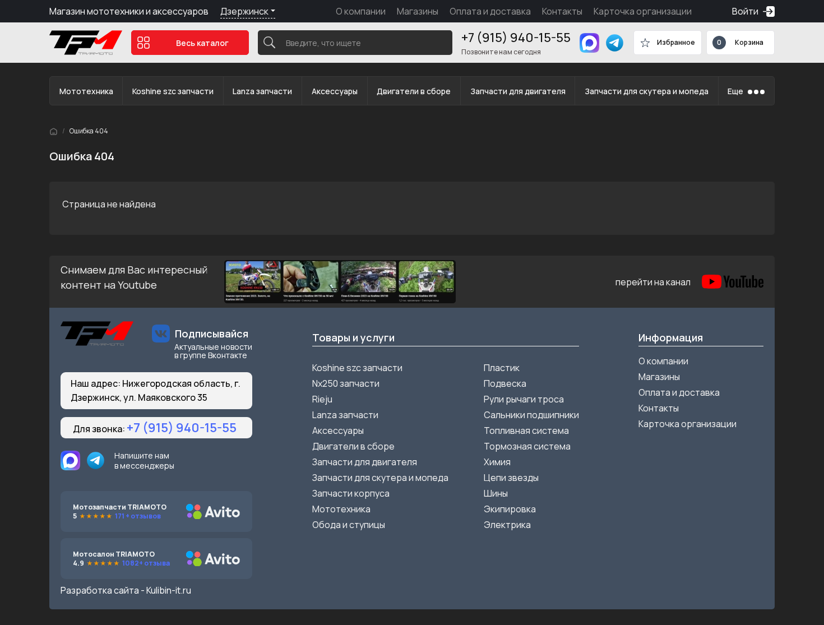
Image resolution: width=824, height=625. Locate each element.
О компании (361, 11)
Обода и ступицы (348, 524)
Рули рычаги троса (524, 399)
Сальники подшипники (531, 415)
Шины (496, 493)
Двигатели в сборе (414, 91)
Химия (497, 462)
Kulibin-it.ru (168, 590)
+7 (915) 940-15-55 (516, 37)
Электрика (507, 524)
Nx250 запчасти (345, 383)
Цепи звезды (511, 477)
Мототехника (86, 91)
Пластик (502, 368)
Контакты (562, 11)
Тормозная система (527, 446)
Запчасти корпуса (351, 493)
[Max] (589, 42)
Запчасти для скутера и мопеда (647, 91)
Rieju (322, 399)
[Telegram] (614, 42)
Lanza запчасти (262, 91)
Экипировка (510, 509)
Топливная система (526, 430)
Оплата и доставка (490, 11)
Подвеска (505, 383)
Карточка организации (643, 11)
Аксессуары (335, 91)
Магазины (417, 11)
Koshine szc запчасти (173, 91)
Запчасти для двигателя (518, 91)
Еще (735, 91)
